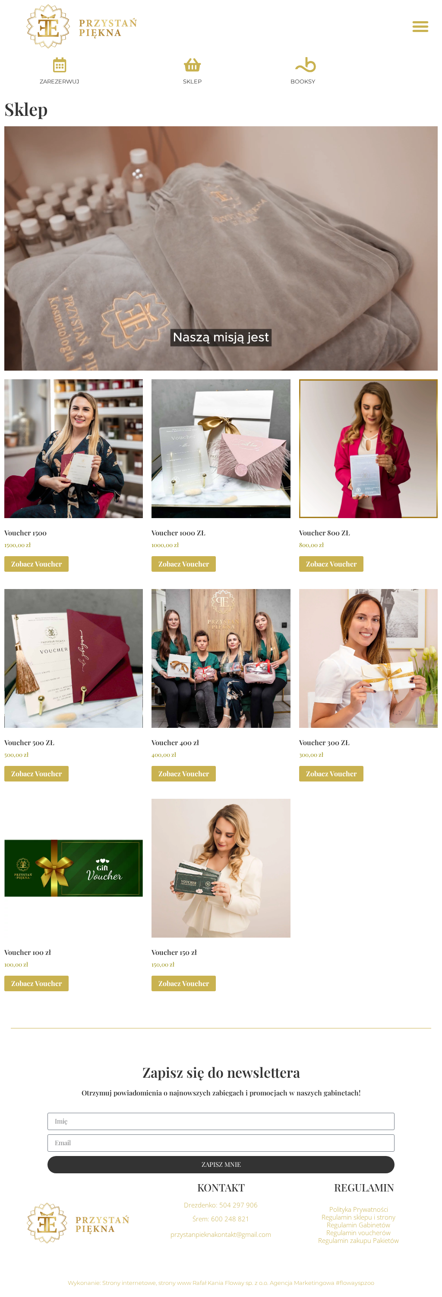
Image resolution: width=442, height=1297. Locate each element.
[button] (420, 26)
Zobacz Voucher (36, 563)
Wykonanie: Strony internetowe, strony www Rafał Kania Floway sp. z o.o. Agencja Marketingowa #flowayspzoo (221, 1282)
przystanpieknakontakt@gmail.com (220, 1234)
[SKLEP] (192, 64)
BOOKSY (302, 81)
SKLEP (192, 81)
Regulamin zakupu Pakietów (358, 1240)
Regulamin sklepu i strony (358, 1217)
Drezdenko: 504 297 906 (221, 1205)
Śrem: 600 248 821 (221, 1218)
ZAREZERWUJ (59, 81)
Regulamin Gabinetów (358, 1224)
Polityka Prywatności (358, 1209)
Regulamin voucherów (358, 1232)
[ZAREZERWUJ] (59, 64)
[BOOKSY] (302, 64)
